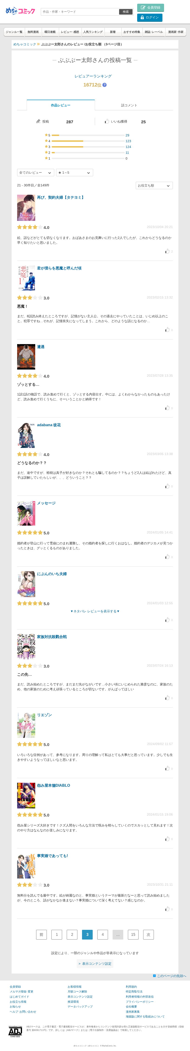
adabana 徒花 (49, 425)
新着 (113, 32)
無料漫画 (33, 32)
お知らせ (15, 1006)
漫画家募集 (133, 1011)
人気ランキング (93, 32)
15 (133, 935)
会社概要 (131, 1006)
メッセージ (46, 503)
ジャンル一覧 (14, 32)
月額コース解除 (77, 991)
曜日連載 (50, 32)
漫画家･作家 (176, 32)
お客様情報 (75, 986)
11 (127, 152)
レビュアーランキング (93, 76)
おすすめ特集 (132, 32)
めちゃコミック (24, 44)
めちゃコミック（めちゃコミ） (87, 1046)
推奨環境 (73, 1001)
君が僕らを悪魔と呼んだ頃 (59, 268)
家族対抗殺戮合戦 (52, 637)
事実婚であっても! (52, 856)
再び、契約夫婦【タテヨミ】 (61, 197)
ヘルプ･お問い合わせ (23, 1011)
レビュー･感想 (70, 32)
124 (128, 147)
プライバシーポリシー (140, 1001)
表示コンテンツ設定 (80, 996)
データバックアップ (80, 1006)
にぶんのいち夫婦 (52, 574)
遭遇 (40, 347)
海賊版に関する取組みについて (145, 1016)
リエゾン (44, 715)
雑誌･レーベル (154, 32)
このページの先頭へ (171, 976)
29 (127, 135)
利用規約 (131, 986)
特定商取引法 (134, 991)
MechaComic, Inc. (109, 1046)
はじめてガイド (19, 996)
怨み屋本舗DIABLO (53, 785)
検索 (126, 11)
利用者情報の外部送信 (140, 996)
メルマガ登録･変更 (21, 991)
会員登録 (15, 986)
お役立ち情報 (18, 1001)
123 (128, 141)
